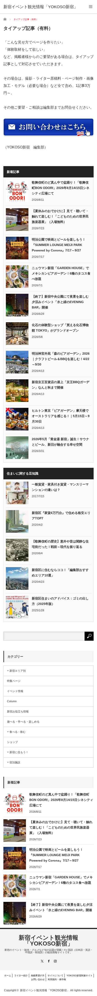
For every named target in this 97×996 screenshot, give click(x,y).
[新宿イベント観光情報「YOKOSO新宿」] (40, 7)
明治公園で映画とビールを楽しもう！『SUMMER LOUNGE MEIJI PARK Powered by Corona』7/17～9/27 (58, 245)
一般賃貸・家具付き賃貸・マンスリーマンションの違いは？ (60, 487)
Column (12, 701)
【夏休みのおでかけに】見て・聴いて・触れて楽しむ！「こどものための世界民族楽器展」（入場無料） (60, 216)
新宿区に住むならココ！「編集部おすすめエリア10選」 (60, 572)
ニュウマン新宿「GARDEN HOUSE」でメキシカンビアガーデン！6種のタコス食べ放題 (61, 273)
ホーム (7, 975)
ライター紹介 (21, 975)
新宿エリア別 (17, 670)
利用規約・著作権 (57, 979)
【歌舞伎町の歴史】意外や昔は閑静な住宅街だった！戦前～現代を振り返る (60, 544)
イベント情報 (15, 691)
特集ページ (14, 681)
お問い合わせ (38, 979)
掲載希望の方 (37, 975)
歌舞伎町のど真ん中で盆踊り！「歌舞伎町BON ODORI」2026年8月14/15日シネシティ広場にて (60, 188)
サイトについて (55, 975)
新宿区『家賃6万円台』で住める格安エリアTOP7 (61, 515)
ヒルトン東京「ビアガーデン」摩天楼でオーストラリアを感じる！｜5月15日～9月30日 (61, 416)
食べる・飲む (17, 731)
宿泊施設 (14, 762)
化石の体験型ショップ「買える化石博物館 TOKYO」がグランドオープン (60, 327)
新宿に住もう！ (18, 752)
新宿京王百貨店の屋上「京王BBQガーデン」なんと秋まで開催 (60, 384)
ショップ (12, 742)
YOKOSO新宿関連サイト (79, 975)
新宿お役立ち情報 (18, 711)
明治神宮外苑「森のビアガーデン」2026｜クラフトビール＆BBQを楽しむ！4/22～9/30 (61, 359)
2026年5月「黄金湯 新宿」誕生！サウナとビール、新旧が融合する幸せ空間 (60, 441)
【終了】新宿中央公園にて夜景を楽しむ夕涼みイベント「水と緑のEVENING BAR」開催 (60, 302)
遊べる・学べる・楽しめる (23, 721)
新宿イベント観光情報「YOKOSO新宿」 (48, 940)
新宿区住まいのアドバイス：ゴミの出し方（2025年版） (60, 601)
